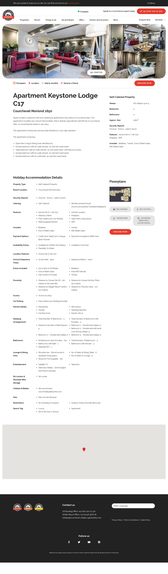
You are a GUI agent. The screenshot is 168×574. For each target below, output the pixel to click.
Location (35, 83)
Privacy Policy (117, 520)
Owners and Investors (99, 20)
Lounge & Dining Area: (20, 354)
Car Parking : (18, 301)
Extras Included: (20, 268)
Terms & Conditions (131, 520)
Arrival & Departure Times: (21, 261)
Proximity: (17, 280)
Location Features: (21, 254)
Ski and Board (68, 20)
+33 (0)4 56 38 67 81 (88, 514)
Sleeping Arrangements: (19, 320)
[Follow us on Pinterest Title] (99, 542)
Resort (37, 20)
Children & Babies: (21, 388)
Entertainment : (20, 364)
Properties (24, 20)
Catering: (17, 203)
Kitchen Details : (20, 307)
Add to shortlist (51, 83)
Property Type (19, 184)
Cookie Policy (145, 520)
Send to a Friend (71, 83)
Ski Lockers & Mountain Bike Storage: (19, 379)
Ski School (145, 209)
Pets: (15, 397)
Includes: (113, 143)
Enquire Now (144, 20)
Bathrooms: (114, 114)
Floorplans (21, 83)
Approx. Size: (115, 120)
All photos (96, 72)
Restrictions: (18, 403)
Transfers (122, 218)
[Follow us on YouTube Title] (89, 542)
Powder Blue (115, 552)
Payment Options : (21, 236)
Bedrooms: (114, 109)
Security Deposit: (116, 126)
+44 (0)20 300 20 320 (153, 11)
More (115, 20)
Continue (151, 3)
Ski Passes (122, 209)
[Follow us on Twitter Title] (79, 542)
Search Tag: (18, 408)
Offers (81, 20)
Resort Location (20, 190)
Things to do (50, 20)
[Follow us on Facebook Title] (69, 542)
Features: (113, 135)
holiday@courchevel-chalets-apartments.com (81, 518)
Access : (16, 295)
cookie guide (73, 3)
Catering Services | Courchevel (144, 220)
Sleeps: (112, 103)
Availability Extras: (21, 245)
